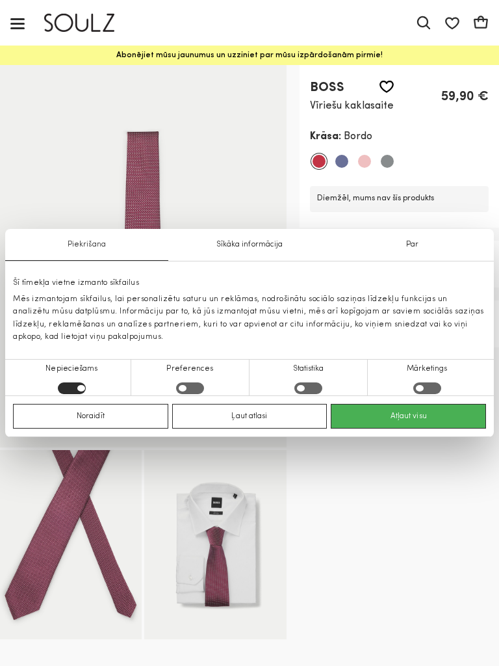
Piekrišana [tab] (87, 244)
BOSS (327, 87)
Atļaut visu (408, 416)
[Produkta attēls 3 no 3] (215, 544)
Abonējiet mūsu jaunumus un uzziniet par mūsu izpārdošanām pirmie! (249, 55)
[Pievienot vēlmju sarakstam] (386, 87)
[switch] (190, 388)
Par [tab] (412, 244)
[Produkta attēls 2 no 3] (71, 544)
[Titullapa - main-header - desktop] (88, 23)
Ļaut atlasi (249, 416)
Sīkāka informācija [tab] (249, 244)
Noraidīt (91, 416)
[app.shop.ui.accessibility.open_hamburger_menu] (17, 23)
